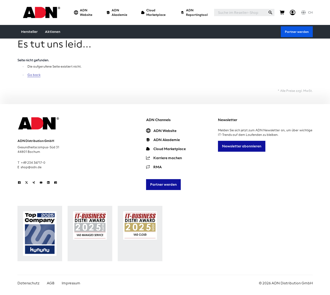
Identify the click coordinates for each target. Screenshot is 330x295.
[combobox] (240, 12)
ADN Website (86, 12)
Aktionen (52, 32)
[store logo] (40, 12)
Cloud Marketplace (156, 12)
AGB (50, 283)
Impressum (71, 283)
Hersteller (29, 32)
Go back (34, 75)
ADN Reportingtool (197, 12)
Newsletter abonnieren (241, 146)
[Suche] (270, 12)
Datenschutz (28, 283)
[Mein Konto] (292, 12)
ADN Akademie (119, 12)
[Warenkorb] (282, 12)
